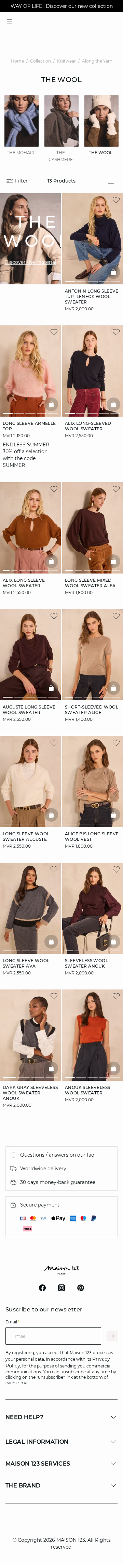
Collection (40, 61)
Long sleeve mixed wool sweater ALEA (90, 583)
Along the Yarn (97, 61)
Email (12, 1321)
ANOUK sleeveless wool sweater (87, 1090)
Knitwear (66, 61)
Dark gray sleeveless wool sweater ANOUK (30, 1093)
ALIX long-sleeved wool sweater (88, 426)
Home (17, 61)
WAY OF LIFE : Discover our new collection (62, 6)
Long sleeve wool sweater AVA (26, 963)
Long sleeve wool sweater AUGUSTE (26, 836)
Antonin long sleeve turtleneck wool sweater (92, 296)
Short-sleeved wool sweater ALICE (91, 709)
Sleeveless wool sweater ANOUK (86, 963)
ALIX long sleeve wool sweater (24, 583)
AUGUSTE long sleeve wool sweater (29, 709)
